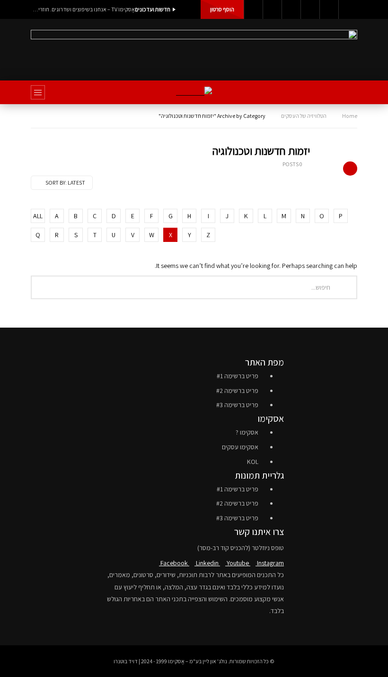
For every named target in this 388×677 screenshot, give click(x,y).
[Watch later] (328, 9)
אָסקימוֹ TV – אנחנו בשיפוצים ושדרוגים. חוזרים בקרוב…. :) (83, 9)
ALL (38, 216)
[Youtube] (291, 9)
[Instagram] (309, 9)
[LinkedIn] (272, 9)
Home (349, 115)
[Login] (347, 9)
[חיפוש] (345, 92)
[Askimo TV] (194, 92)
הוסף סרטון (222, 9)
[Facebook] (253, 9)
